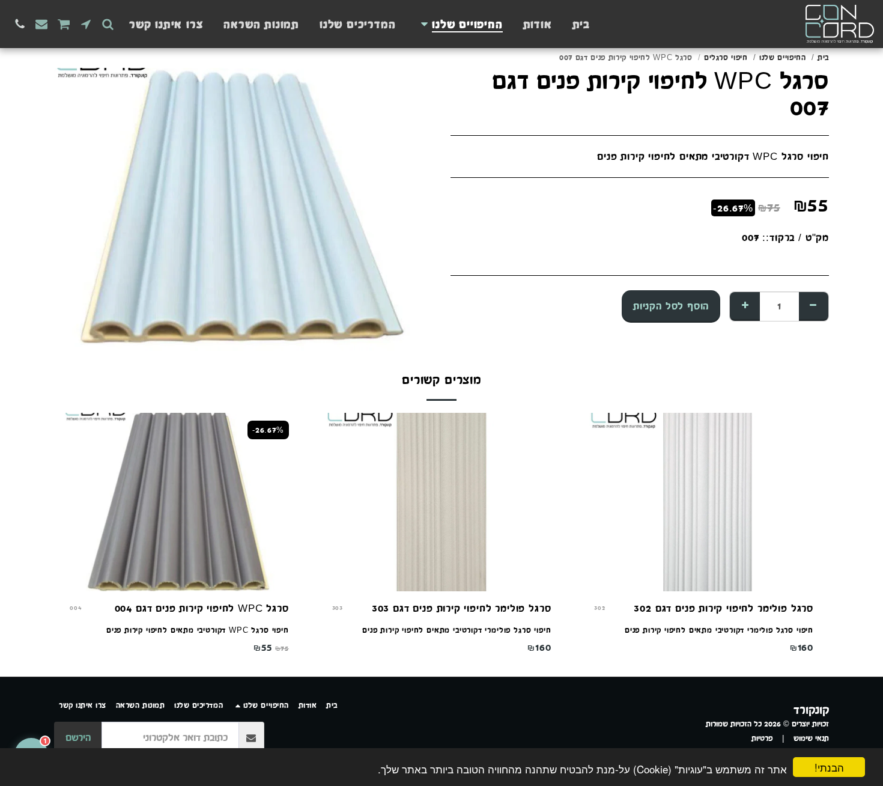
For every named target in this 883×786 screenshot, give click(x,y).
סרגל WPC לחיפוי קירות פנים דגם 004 (202, 608)
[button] (107, 24)
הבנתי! (829, 767)
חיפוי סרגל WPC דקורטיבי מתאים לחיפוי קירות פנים (197, 630)
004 (75, 608)
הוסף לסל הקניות (172, 577)
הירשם (78, 737)
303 (337, 608)
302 (599, 608)
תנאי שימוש (811, 738)
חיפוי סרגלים (726, 57)
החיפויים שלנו (782, 57)
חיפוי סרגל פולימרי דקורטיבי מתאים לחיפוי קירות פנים (719, 630)
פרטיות (761, 738)
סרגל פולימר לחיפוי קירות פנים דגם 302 (723, 608)
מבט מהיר (704, 553)
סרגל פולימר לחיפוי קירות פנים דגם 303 (461, 608)
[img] (703, 502)
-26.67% (268, 429)
